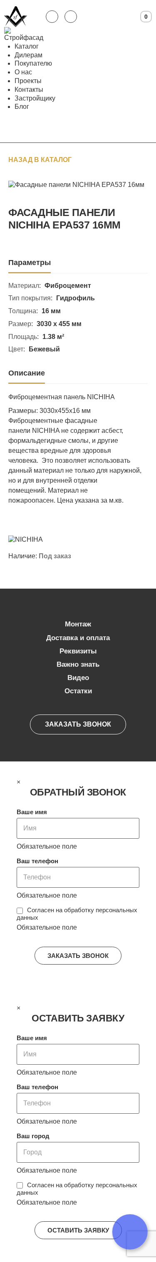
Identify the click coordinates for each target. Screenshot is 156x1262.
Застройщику (35, 98)
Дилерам (28, 55)
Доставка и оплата (78, 638)
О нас (23, 72)
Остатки (78, 691)
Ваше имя (32, 811)
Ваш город (33, 1135)
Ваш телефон (37, 860)
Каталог (27, 46)
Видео (78, 678)
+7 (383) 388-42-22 (52, 16)
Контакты (29, 89)
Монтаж (78, 624)
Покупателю (33, 63)
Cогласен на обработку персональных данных (77, 913)
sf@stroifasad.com (70, 16)
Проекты (28, 80)
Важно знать (78, 664)
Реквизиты (78, 651)
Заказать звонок (78, 724)
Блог (22, 106)
